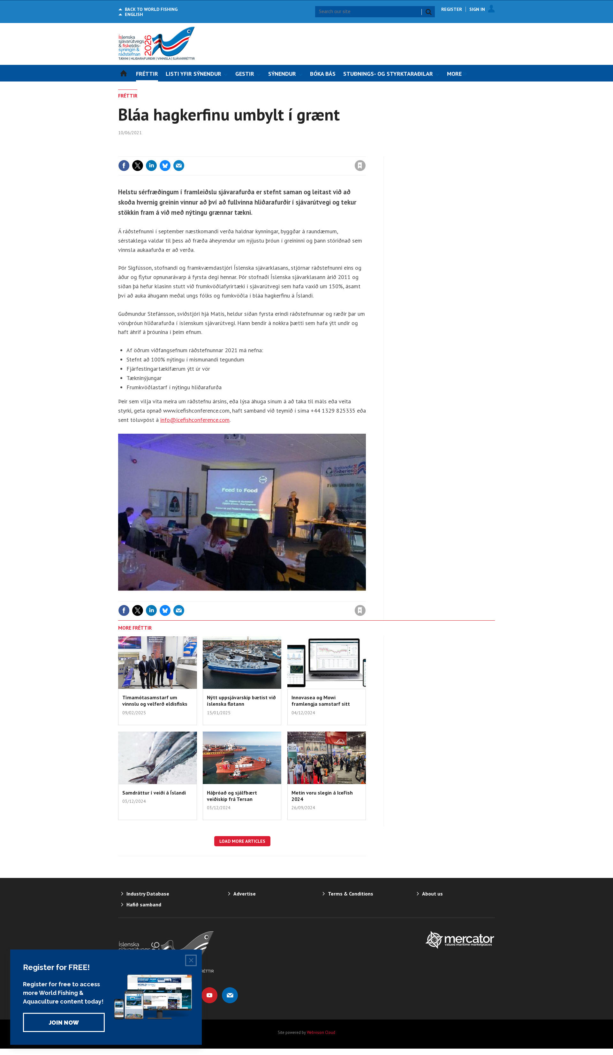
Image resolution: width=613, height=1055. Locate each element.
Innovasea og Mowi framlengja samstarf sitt (320, 700)
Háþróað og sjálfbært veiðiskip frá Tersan (232, 795)
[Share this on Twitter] (137, 165)
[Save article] (360, 165)
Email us (230, 995)
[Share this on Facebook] (124, 165)
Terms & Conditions (350, 893)
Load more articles (242, 841)
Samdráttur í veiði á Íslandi (154, 792)
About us (432, 893)
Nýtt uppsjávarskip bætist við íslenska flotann (241, 700)
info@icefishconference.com (195, 419)
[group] (455, 73)
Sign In (477, 9)
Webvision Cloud (321, 1032)
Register (451, 9)
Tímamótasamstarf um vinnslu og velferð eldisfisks (154, 700)
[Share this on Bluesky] (165, 165)
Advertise (244, 893)
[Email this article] (179, 165)
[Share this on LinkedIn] (151, 165)
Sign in (285, 152)
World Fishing (151, 9)
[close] (365, 152)
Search (428, 12)
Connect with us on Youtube (209, 995)
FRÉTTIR (127, 95)
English (134, 14)
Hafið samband (143, 904)
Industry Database (147, 893)
